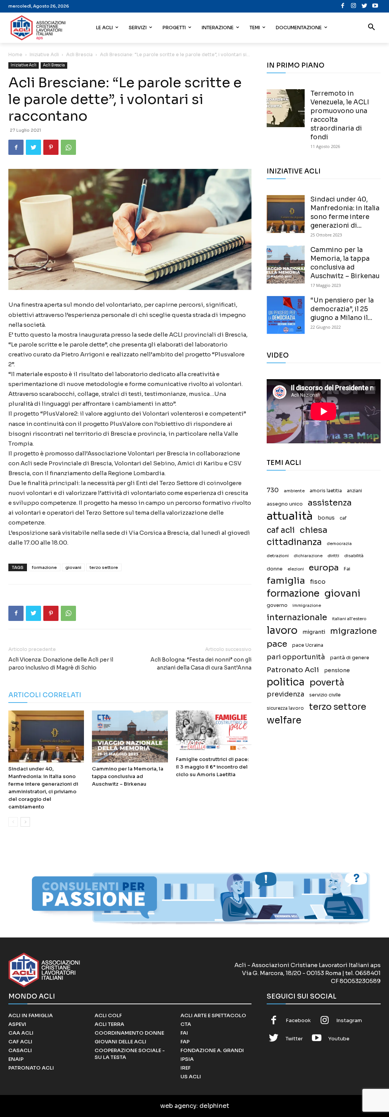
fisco (318, 582)
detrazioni (278, 555)
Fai (347, 569)
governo (277, 605)
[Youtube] (375, 6)
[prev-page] (13, 822)
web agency (178, 1106)
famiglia (286, 581)
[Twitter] (364, 6)
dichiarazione (308, 555)
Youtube (338, 1038)
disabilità (354, 555)
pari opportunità (296, 657)
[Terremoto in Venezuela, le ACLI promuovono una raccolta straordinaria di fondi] (286, 108)
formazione (44, 567)
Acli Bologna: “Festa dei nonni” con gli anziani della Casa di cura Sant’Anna (200, 663)
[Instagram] (353, 6)
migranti (313, 632)
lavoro (282, 631)
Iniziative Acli (44, 54)
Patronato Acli (293, 670)
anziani (354, 490)
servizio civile (325, 695)
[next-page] (25, 822)
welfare (284, 720)
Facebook (298, 1020)
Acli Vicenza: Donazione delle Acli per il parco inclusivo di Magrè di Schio (60, 663)
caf (343, 518)
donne (275, 569)
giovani (73, 567)
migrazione (353, 631)
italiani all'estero (349, 618)
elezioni (296, 569)
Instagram (349, 1020)
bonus (326, 518)
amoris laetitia (326, 490)
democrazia (339, 543)
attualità (290, 516)
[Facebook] (342, 6)
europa (324, 568)
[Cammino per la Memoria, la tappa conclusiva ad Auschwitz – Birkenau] (130, 737)
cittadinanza (294, 542)
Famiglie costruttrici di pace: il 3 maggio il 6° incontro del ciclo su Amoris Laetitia (212, 767)
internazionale (297, 617)
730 (273, 490)
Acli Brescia (79, 54)
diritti (333, 555)
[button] (371, 28)
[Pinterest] (51, 147)
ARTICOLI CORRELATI (44, 695)
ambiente (294, 490)
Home (15, 54)
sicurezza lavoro (285, 708)
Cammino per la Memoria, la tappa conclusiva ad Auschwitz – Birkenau (127, 776)
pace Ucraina (307, 645)
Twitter (294, 1038)
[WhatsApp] (68, 147)
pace (277, 644)
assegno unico (285, 504)
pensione (337, 670)
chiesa (313, 530)
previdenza (285, 694)
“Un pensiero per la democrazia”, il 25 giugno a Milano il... (342, 309)
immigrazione (307, 605)
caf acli (281, 530)
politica (286, 682)
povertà (327, 683)
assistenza (330, 503)
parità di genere (349, 658)
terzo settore (104, 567)
